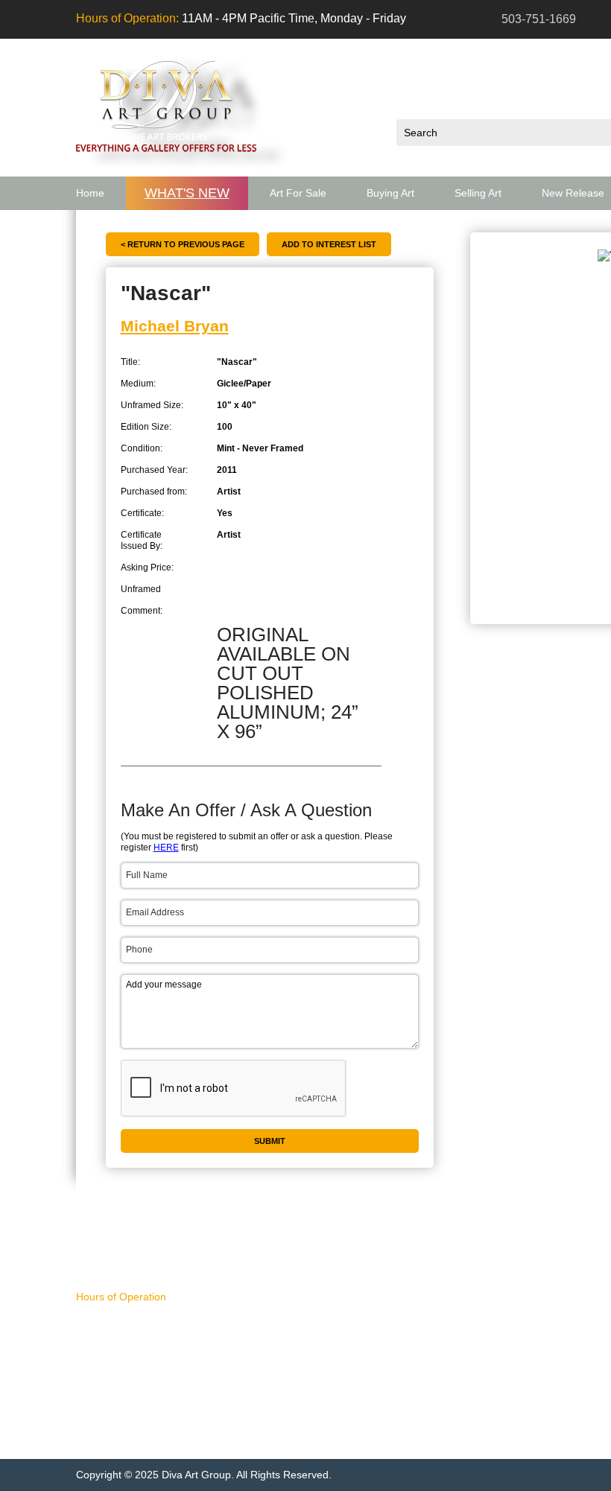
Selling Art (478, 193)
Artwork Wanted (322, 1427)
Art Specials (309, 1390)
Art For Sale (298, 193)
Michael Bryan (175, 325)
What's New (187, 192)
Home (90, 193)
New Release (309, 1371)
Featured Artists (322, 1408)
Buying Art (390, 193)
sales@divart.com (141, 1375)
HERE (166, 847)
